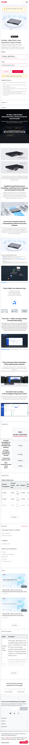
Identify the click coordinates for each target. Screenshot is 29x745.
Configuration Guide (6, 561)
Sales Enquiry (17, 71)
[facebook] (18, 713)
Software (4, 552)
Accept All (23, 742)
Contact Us (3, 731)
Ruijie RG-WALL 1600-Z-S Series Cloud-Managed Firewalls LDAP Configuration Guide (14, 590)
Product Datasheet (6, 533)
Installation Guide (6, 543)
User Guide (4, 559)
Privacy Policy (17, 731)
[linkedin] (14, 713)
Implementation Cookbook (8, 554)
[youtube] (10, 713)
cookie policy (8, 737)
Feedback (10, 731)
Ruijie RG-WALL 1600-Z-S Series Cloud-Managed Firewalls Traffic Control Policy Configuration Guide (13, 614)
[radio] (4, 689)
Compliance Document (7, 535)
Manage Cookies (5, 742)
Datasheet (6, 71)
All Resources (24, 526)
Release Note (5, 556)
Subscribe (23, 708)
